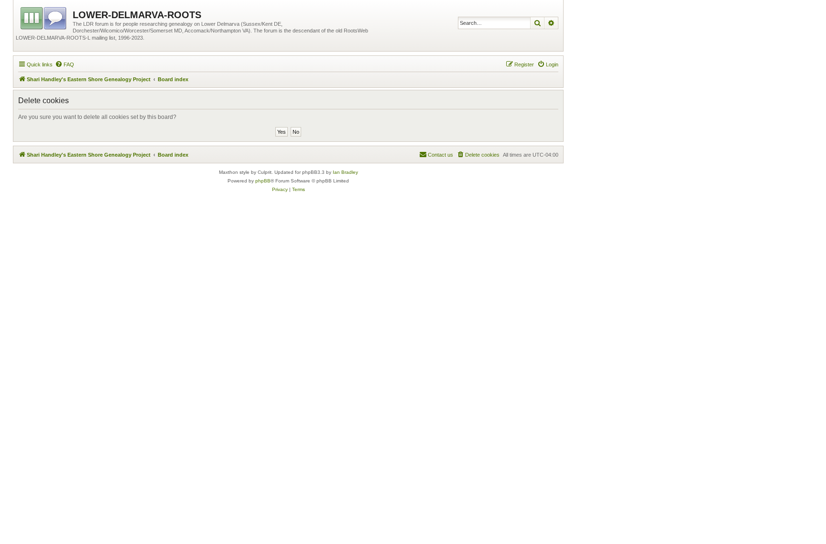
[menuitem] (64, 64)
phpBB (263, 180)
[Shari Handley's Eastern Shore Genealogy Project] (44, 16)
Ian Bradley (345, 172)
